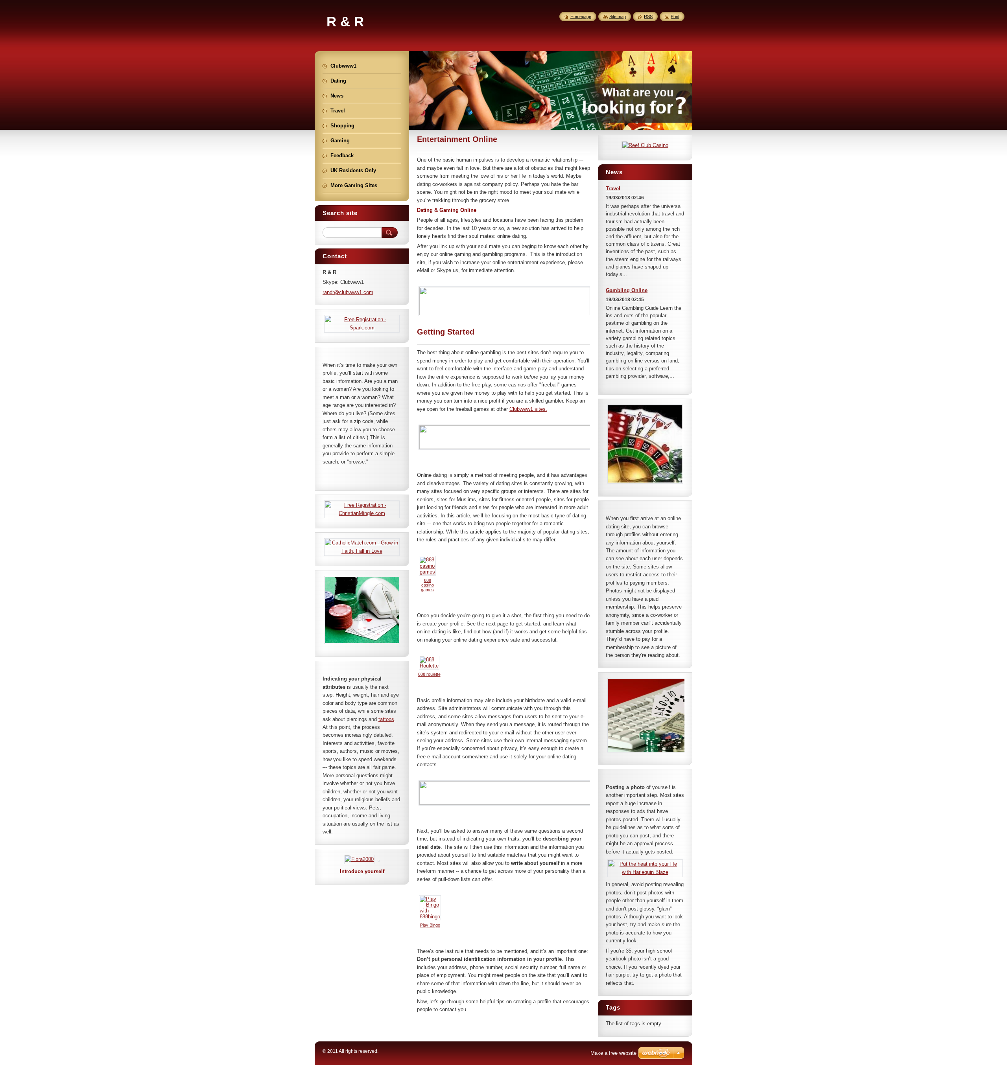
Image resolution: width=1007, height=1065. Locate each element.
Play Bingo (430, 925)
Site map (617, 16)
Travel (613, 188)
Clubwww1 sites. (528, 409)
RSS (648, 16)
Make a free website (613, 1053)
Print (675, 16)
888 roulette (429, 674)
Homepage (580, 16)
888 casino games (427, 585)
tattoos (386, 719)
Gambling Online (626, 290)
